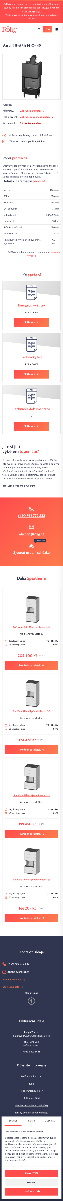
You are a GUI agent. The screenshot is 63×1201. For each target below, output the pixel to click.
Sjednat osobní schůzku (31, 552)
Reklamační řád (32, 1098)
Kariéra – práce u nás (32, 1076)
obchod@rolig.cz (33, 12)
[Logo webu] (9, 29)
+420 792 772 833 (31, 516)
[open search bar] (39, 29)
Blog (31, 1084)
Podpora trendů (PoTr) (31, 1091)
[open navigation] (57, 29)
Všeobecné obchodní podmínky (31, 1106)
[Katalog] (47, 29)
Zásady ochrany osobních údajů (31, 1113)
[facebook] (31, 1001)
